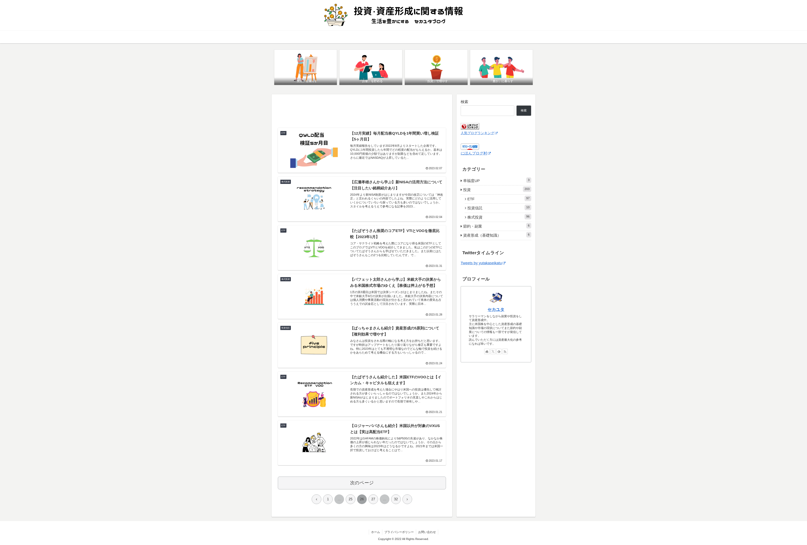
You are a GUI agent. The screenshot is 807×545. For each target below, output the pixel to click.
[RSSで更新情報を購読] (505, 351)
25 (350, 499)
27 (373, 499)
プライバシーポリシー (399, 532)
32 (396, 499)
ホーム (375, 532)
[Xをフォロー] (493, 351)
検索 (464, 102)
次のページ (362, 482)
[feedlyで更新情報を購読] (499, 351)
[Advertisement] (362, 111)
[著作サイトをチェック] (487, 351)
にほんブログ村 (474, 153)
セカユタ (496, 309)
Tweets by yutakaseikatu (481, 263)
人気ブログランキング (477, 133)
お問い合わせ (427, 532)
